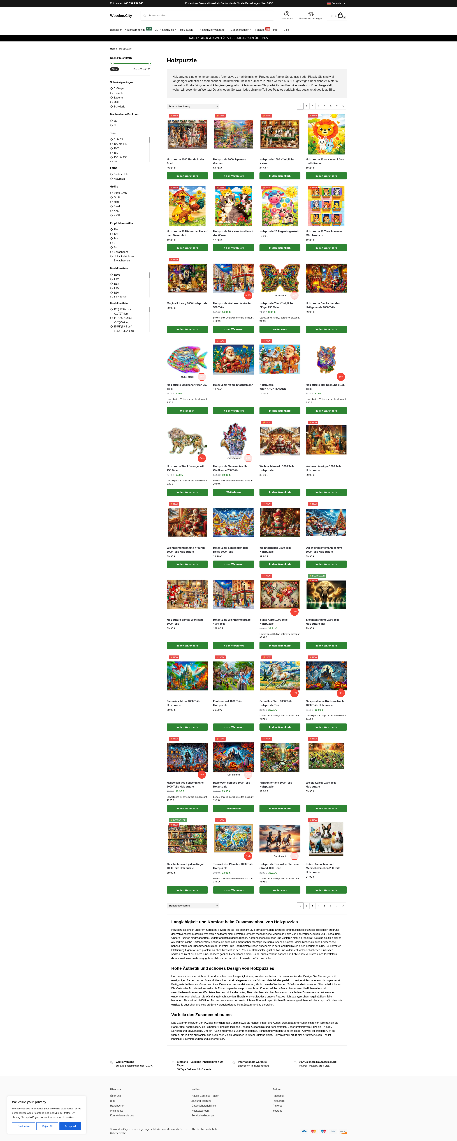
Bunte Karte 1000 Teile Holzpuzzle (273, 621)
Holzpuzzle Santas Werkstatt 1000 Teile (185, 621)
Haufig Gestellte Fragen (205, 1095)
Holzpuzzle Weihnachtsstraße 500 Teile (231, 305)
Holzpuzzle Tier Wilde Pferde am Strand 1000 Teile (279, 866)
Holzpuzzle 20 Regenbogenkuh (278, 231)
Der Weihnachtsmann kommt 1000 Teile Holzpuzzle (324, 549)
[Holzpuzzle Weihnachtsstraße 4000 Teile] (233, 594)
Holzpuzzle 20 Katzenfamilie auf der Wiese (233, 233)
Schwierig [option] (119, 106)
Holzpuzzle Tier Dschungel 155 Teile (325, 386)
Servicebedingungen (203, 1115)
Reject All (47, 1126)
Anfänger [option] (119, 88)
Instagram (279, 1100)
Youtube (277, 1110)
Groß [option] (117, 197)
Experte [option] (118, 97)
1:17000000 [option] (120, 297)
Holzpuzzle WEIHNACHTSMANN (272, 386)
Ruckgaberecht (200, 1110)
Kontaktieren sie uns (122, 1115)
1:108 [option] (117, 274)
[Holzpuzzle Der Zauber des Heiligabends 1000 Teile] (326, 278)
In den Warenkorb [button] (187, 175)
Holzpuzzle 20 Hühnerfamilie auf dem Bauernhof (187, 233)
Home (113, 48)
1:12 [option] (116, 279)
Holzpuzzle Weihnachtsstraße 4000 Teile (231, 621)
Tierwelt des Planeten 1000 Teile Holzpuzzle (233, 866)
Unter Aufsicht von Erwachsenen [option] (124, 258)
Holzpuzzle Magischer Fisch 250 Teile (187, 386)
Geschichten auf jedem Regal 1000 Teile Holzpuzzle (185, 866)
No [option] (115, 125)
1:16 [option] (116, 292)
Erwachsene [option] (121, 251)
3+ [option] (115, 242)
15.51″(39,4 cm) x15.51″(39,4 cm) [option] (124, 328)
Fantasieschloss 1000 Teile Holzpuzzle (183, 703)
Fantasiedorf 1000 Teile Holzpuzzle (227, 703)
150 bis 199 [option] (120, 157)
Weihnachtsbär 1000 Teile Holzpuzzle (275, 549)
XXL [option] (116, 210)
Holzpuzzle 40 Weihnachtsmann (233, 384)
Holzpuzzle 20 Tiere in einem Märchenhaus (324, 233)
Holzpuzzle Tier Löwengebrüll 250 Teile (185, 468)
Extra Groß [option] (120, 192)
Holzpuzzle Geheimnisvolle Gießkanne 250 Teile (230, 468)
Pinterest (278, 1105)
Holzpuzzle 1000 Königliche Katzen (276, 161)
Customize (24, 1126)
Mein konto (286, 18)
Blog (112, 1100)
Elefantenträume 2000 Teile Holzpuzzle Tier (322, 621)
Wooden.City (121, 16)
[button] (337, 15)
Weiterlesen (280, 329)
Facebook (278, 1095)
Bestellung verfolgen (311, 18)
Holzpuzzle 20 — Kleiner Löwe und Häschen (325, 161)
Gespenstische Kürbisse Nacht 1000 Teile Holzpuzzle (325, 703)
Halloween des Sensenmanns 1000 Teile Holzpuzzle (185, 784)
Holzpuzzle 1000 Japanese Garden (229, 161)
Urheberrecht (118, 1133)
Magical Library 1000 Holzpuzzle (187, 303)
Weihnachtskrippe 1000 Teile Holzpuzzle (323, 468)
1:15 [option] (116, 288)
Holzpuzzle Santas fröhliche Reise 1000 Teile (230, 549)
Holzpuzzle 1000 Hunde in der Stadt (185, 161)
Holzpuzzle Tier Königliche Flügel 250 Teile (276, 305)
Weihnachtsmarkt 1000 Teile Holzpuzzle (276, 468)
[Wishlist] (202, 119)
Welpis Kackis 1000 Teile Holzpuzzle (321, 784)
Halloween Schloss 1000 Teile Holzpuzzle (231, 784)
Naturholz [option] (119, 178)
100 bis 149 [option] (120, 143)
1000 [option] (116, 148)
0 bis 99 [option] (118, 139)
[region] (46, 1115)
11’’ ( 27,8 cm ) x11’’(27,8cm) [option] (122, 311)
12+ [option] (116, 233)
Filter (114, 69)
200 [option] (116, 161)
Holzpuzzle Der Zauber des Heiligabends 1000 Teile (323, 305)
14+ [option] (116, 238)
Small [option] (117, 206)
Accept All (70, 1126)
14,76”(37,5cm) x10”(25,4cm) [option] (123, 320)
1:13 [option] (116, 283)
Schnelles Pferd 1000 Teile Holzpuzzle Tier (275, 703)
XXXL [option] (117, 215)
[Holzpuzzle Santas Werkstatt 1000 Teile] (187, 594)
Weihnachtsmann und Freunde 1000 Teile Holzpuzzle (186, 549)
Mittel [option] (117, 102)
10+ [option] (116, 229)
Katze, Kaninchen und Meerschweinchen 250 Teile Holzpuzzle (323, 868)
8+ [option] (115, 247)
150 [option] (116, 152)
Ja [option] (115, 120)
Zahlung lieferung (201, 1100)
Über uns (115, 1095)
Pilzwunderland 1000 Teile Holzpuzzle (275, 784)
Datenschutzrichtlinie (203, 1105)
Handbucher (117, 1105)
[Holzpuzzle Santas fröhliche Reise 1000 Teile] (233, 522)
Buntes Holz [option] (121, 174)
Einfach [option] (118, 93)
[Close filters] (151, 58)
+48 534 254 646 (133, 3)
